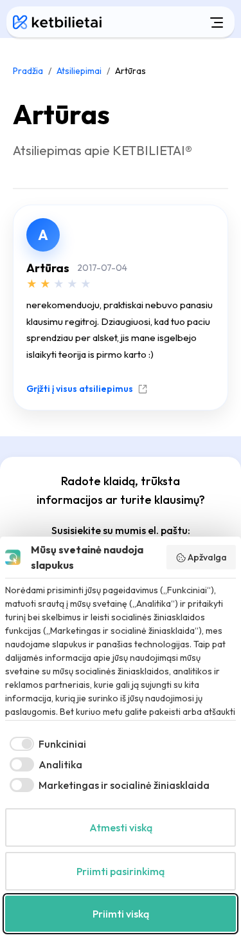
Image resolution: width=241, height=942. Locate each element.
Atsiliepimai (79, 71)
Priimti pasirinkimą (120, 871)
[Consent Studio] (13, 557)
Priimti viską (121, 913)
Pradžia (28, 71)
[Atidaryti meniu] (171, 22)
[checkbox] (45, 744)
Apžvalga (207, 557)
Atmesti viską (120, 827)
